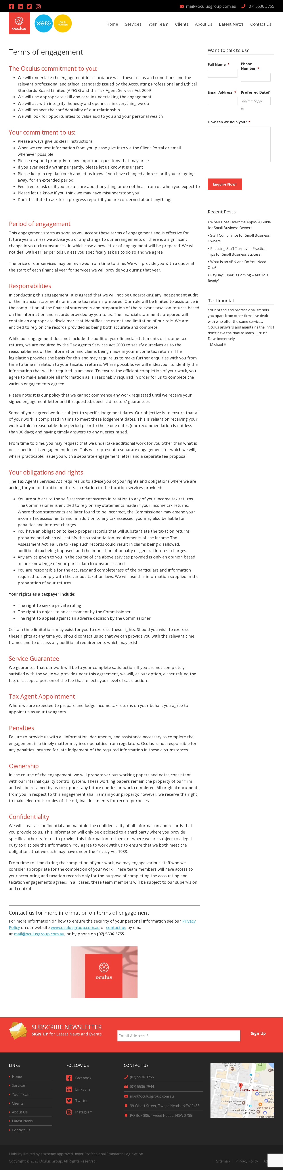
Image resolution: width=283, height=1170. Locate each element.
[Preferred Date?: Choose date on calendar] (242, 108)
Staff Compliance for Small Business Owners (239, 238)
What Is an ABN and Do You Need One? (237, 264)
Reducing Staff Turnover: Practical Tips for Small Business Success (237, 251)
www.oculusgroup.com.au (75, 927)
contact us (116, 927)
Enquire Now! (225, 184)
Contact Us (21, 1130)
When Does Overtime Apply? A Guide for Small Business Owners (239, 225)
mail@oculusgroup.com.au (39, 933)
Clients (17, 1103)
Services (19, 1085)
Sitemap (223, 1161)
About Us (20, 1112)
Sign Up (258, 1033)
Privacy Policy (246, 1161)
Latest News (22, 1121)
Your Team (21, 1094)
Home (17, 1076)
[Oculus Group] (19, 32)
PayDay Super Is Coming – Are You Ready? (238, 278)
